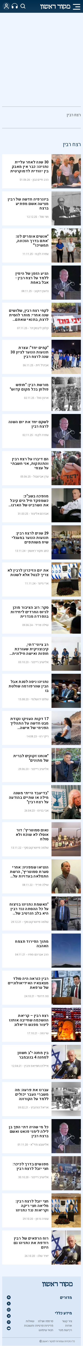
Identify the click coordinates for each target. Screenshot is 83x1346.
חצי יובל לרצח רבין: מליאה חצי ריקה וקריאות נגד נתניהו (32, 1205)
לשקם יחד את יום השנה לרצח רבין (29, 424)
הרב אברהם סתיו (38, 954)
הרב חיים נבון (41, 179)
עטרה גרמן (42, 1219)
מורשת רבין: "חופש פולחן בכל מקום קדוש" (29, 387)
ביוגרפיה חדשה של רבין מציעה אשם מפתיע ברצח (28, 203)
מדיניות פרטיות (44, 1325)
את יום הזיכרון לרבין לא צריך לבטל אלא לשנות (28, 573)
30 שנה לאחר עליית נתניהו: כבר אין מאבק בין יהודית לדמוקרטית (29, 166)
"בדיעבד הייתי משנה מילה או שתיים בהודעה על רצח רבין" (29, 797)
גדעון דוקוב (41, 291)
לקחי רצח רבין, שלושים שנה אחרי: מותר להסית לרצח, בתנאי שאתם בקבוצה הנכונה (29, 317)
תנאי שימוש (46, 1330)
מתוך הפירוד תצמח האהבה (32, 944)
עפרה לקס (42, 254)
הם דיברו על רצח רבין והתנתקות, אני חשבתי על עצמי (30, 463)
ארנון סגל (43, 398)
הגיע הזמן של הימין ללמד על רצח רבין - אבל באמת (32, 278)
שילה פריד (42, 625)
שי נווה (44, 1033)
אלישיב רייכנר (40, 662)
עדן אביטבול (41, 476)
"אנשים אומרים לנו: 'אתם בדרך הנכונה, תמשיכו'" (32, 241)
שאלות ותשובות (29, 1323)
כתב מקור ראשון (38, 551)
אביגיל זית (42, 365)
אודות (68, 1325)
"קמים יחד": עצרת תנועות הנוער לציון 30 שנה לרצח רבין (29, 352)
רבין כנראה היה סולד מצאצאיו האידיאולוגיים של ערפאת (28, 983)
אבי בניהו (43, 810)
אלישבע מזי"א (39, 1144)
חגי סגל (44, 217)
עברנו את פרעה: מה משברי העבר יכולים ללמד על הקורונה (32, 1094)
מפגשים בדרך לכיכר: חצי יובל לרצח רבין (31, 1166)
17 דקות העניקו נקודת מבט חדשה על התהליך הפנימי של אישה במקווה (29, 725)
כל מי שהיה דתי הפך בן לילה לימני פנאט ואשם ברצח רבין (29, 1131)
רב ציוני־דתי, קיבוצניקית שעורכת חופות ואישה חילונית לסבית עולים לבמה (30, 651)
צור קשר (67, 1321)
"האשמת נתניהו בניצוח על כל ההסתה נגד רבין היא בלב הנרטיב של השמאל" (29, 911)
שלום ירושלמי (40, 699)
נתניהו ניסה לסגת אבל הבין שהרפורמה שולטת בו (29, 686)
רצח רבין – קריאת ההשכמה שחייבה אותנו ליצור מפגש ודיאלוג (29, 1020)
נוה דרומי (43, 996)
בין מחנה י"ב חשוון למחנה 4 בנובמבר (33, 1055)
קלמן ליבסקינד (39, 328)
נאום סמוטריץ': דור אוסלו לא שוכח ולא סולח (32, 834)
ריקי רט (44, 736)
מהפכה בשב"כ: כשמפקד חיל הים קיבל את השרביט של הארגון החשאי (29, 503)
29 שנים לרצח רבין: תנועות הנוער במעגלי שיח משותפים (30, 537)
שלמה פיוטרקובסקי (36, 847)
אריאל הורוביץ (40, 1107)
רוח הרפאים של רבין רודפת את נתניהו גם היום (31, 1243)
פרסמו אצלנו (45, 1321)
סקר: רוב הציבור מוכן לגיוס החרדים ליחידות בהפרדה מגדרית (29, 612)
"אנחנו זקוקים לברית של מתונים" (31, 758)
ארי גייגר (43, 583)
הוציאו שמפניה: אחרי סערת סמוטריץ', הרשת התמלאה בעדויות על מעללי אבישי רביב (29, 874)
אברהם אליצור (40, 513)
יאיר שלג (43, 1256)
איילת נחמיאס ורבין (36, 1066)
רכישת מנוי (65, 1330)
